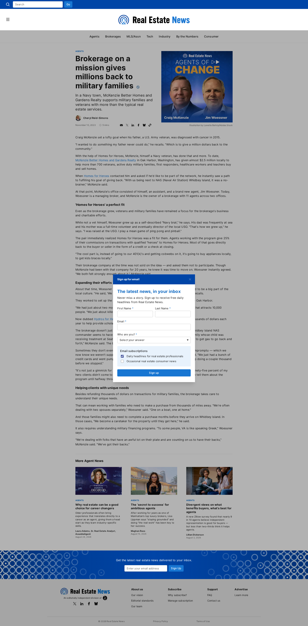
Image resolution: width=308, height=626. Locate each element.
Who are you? (126, 334)
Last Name (161, 308)
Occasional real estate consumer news (151, 361)
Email (120, 321)
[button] (68, 4)
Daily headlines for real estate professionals (155, 356)
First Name (124, 308)
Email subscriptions (134, 351)
